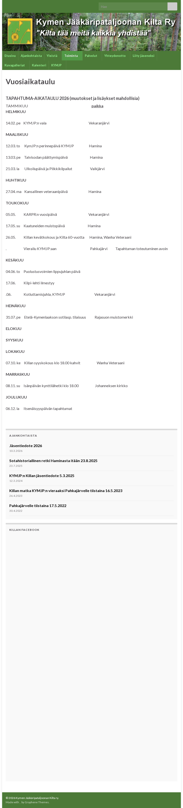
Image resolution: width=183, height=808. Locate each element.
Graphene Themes (37, 802)
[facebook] (8, 5)
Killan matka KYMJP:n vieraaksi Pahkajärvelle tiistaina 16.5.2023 (65, 490)
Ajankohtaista (31, 56)
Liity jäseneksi (143, 56)
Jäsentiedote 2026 (25, 445)
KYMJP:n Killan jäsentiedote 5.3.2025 (41, 475)
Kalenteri (39, 65)
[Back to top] (172, 797)
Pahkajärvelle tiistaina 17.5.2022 (37, 505)
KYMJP (56, 65)
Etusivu (10, 56)
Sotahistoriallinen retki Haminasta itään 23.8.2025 (53, 460)
